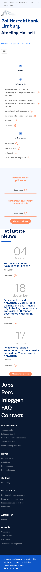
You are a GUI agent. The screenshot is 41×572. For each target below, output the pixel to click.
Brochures (35, 2)
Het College (6, 482)
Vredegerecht (7, 430)
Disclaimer (8, 562)
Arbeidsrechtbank (8, 442)
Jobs (7, 385)
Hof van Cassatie (8, 470)
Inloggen (12, 400)
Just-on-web (6, 536)
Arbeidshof (5, 462)
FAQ (6, 407)
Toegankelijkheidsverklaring (14, 565)
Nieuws (4, 519)
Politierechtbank (8, 434)
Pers (7, 392)
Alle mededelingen (20, 221)
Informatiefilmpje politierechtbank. (15, 43)
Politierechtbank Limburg (20, 23)
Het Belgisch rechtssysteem (12, 495)
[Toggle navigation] (4, 51)
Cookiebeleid (26, 562)
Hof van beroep (7, 458)
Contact (12, 415)
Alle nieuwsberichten (20, 374)
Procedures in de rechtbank (12, 503)
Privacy (16, 562)
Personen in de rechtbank (12, 499)
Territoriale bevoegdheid (11, 543)
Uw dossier (5, 532)
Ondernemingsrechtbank (11, 445)
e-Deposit (5, 540)
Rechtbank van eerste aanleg (13, 438)
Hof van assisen (7, 466)
